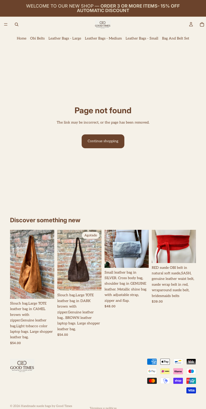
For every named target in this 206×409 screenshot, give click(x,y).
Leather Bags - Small (142, 38)
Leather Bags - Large (64, 38)
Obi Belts (37, 38)
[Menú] (6, 24)
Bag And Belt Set (175, 38)
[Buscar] (16, 24)
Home (21, 38)
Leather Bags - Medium (103, 38)
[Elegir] (46, 290)
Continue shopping (103, 141)
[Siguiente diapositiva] (48, 264)
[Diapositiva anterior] (15, 264)
